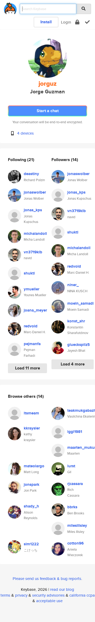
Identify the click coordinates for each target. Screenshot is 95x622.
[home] (10, 7)
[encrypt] (77, 22)
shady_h (31, 506)
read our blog (62, 589)
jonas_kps (33, 210)
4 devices (25, 133)
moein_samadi (80, 303)
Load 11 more (27, 368)
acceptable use (49, 600)
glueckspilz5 (78, 344)
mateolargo (34, 466)
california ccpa (82, 595)
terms (5, 595)
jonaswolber (35, 192)
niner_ (73, 285)
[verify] (87, 22)
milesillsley (77, 525)
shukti (29, 273)
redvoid (30, 326)
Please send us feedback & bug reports (47, 578)
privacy (21, 595)
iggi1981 (74, 432)
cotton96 (75, 543)
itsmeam (31, 413)
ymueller (31, 289)
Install (46, 22)
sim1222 (31, 544)
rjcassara (75, 484)
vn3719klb (33, 252)
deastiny (31, 174)
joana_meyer (35, 310)
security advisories (48, 595)
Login (66, 22)
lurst (71, 466)
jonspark (31, 484)
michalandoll (35, 233)
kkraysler (32, 428)
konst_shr (76, 321)
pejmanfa (32, 344)
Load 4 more (73, 364)
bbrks (72, 507)
